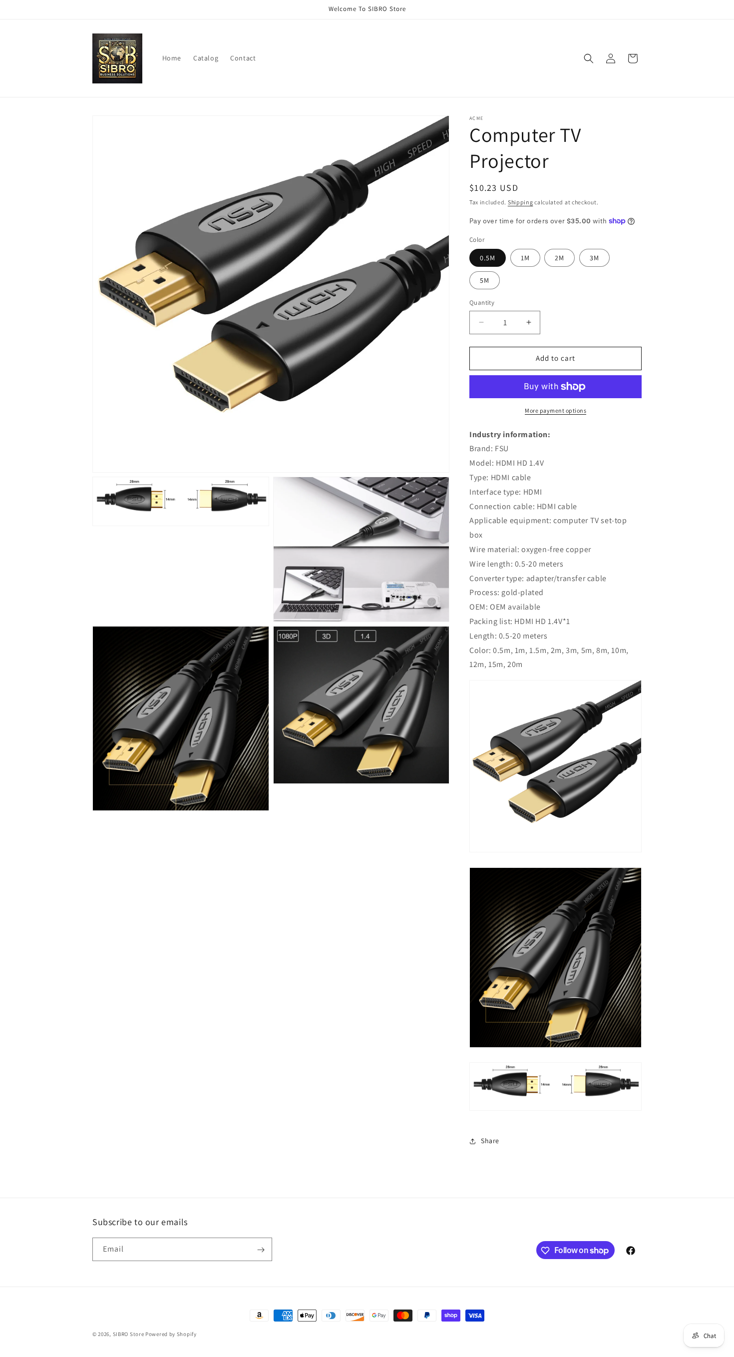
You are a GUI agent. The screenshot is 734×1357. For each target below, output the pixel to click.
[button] (589, 58)
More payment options (555, 410)
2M (559, 257)
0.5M (487, 257)
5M (484, 280)
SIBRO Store (128, 1334)
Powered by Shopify (171, 1334)
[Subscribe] (261, 1250)
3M (594, 257)
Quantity (481, 302)
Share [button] (490, 1140)
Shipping (520, 202)
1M (525, 257)
